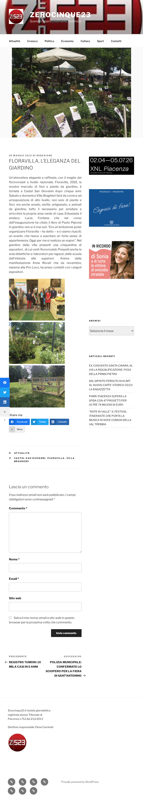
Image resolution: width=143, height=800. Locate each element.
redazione (44, 155)
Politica (49, 41)
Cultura (85, 41)
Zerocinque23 (60, 15)
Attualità (14, 41)
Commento (18, 508)
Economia (67, 41)
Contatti (116, 41)
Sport (100, 41)
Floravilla (56, 458)
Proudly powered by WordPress (80, 781)
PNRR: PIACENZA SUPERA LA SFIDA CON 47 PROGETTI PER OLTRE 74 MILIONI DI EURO (108, 400)
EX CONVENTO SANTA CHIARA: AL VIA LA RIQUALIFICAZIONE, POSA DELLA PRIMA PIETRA (111, 370)
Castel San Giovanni (30, 458)
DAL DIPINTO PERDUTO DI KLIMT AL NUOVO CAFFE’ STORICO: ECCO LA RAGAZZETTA (111, 385)
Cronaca (32, 41)
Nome (14, 559)
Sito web (15, 598)
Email (14, 579)
